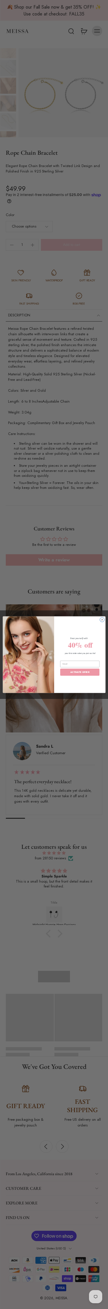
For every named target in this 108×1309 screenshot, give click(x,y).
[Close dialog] (102, 619)
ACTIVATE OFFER (79, 672)
